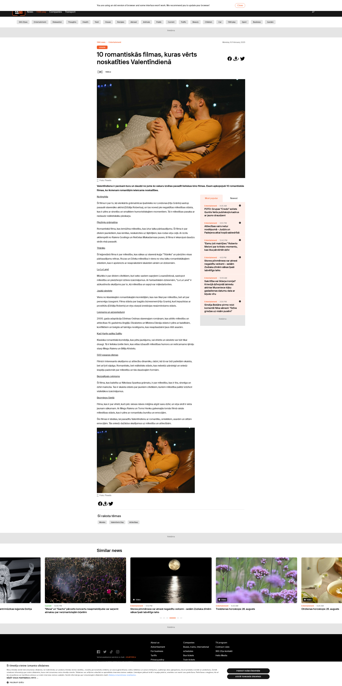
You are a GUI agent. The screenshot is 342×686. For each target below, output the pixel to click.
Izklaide (102, 47)
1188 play (41, 11)
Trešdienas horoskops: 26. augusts (149, 609)
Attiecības (133, 522)
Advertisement (158, 647)
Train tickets (189, 659)
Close (240, 5)
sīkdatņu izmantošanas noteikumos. (122, 675)
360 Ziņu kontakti (223, 651)
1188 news (101, 42)
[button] (113, 677)
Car (219, 22)
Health (85, 22)
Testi (97, 22)
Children (208, 22)
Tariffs (154, 655)
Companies (55, 11)
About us (155, 642)
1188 (102, 643)
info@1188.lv (131, 657)
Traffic (183, 22)
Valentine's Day (117, 522)
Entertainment (40, 22)
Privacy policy (157, 659)
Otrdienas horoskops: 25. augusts (235, 609)
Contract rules (222, 647)
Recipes (120, 22)
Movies (102, 522)
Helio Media (221, 655)
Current (171, 22)
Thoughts (72, 22)
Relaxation (57, 22)
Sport (244, 22)
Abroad (134, 22)
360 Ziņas (23, 22)
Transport (70, 11)
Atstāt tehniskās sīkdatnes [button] (248, 676)
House (108, 22)
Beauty (196, 22)
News (30, 11)
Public (159, 22)
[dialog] (171, 674)
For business (157, 651)
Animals (146, 22)
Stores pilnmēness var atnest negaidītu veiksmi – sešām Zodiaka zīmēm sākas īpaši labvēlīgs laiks (220, 265)
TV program (221, 642)
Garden (270, 22)
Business (257, 22)
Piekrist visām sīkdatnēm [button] (248, 671)
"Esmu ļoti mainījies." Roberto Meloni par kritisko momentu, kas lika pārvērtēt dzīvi (221, 247)
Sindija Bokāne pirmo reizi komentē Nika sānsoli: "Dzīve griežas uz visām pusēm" (220, 308)
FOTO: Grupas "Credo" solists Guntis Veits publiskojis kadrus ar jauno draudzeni (221, 212)
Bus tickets (188, 655)
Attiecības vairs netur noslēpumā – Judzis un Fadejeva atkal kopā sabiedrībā (221, 229)
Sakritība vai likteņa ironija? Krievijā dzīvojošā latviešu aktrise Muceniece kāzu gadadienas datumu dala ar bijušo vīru (220, 288)
